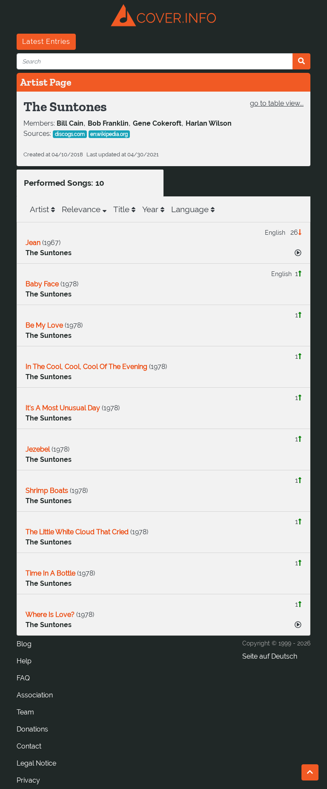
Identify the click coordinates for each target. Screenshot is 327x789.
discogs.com (70, 134)
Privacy (28, 780)
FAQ (23, 678)
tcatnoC (29, 746)
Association (35, 695)
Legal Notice (36, 763)
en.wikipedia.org (109, 134)
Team (25, 712)
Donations (32, 729)
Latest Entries (46, 41)
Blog (24, 644)
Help (24, 661)
